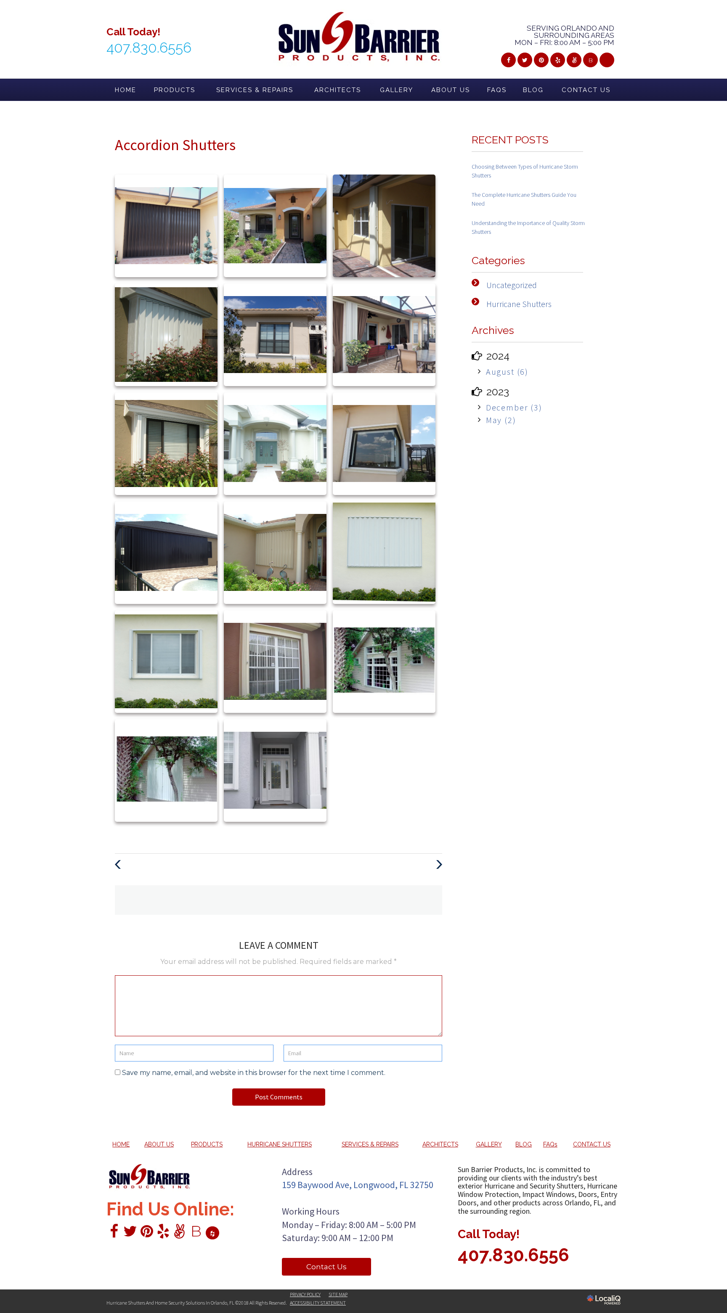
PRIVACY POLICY (305, 1294)
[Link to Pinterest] (541, 60)
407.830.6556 (513, 1255)
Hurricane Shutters (519, 304)
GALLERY (396, 90)
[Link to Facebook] (508, 60)
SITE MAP (338, 1294)
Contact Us (326, 1267)
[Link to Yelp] (557, 60)
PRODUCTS (174, 90)
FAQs (497, 90)
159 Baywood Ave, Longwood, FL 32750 (357, 1185)
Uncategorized (511, 285)
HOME (125, 90)
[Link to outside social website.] (607, 60)
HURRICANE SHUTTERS (279, 1144)
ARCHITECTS (337, 90)
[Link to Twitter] (524, 60)
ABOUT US (450, 90)
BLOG (533, 90)
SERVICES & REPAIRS (254, 90)
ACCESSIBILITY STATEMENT (318, 1303)
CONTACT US (586, 90)
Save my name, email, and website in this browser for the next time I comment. (253, 1073)
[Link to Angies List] (574, 60)
